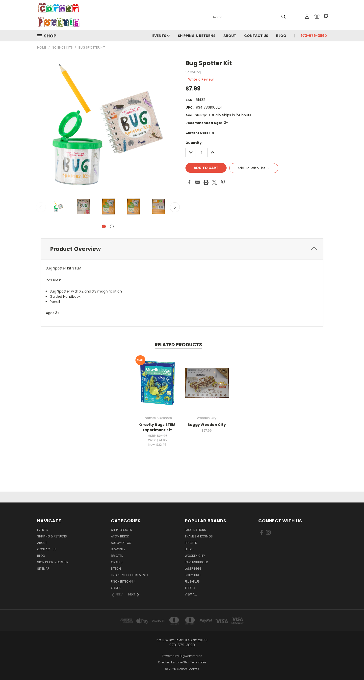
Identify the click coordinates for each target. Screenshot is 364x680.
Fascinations (195, 530)
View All (191, 594)
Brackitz (118, 549)
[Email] (197, 182)
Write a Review (200, 79)
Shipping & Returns (196, 35)
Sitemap (43, 568)
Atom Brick (120, 536)
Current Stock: (199, 132)
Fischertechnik (123, 581)
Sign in (43, 562)
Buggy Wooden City (206, 424)
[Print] (206, 182)
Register (61, 562)
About (229, 35)
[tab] (182, 249)
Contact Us (256, 35)
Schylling (193, 575)
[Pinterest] (222, 182)
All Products (121, 530)
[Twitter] (214, 182)
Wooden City (195, 556)
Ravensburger (196, 562)
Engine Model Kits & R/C (129, 575)
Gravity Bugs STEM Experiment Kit (157, 427)
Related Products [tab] (178, 344)
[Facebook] (189, 182)
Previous (41, 207)
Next (175, 207)
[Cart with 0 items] (325, 16)
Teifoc (190, 588)
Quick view (157, 378)
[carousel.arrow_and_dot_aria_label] (112, 226)
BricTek (117, 556)
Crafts (117, 562)
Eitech (116, 568)
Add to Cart (157, 387)
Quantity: (194, 142)
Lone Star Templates (191, 662)
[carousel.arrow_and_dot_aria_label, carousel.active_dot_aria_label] (104, 226)
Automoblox (121, 543)
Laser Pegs (193, 568)
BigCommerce (191, 656)
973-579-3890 (313, 35)
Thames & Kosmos (199, 536)
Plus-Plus (192, 581)
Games (116, 588)
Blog (281, 35)
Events (159, 35)
